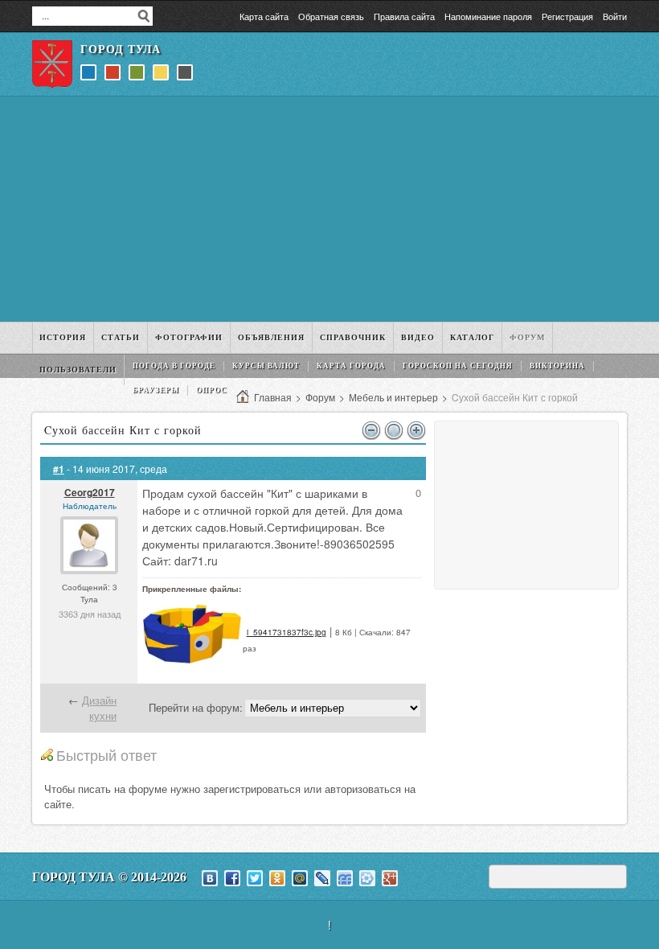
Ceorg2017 (89, 492)
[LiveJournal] (322, 878)
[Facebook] (232, 878)
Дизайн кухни (99, 708)
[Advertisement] (329, 209)
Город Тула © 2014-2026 (109, 877)
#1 (58, 469)
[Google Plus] (390, 878)
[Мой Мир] (300, 878)
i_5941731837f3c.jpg (286, 632)
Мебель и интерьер (393, 397)
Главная (273, 397)
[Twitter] (255, 878)
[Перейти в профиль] (89, 569)
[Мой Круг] (367, 878)
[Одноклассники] (277, 878)
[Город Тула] (52, 64)
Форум (320, 397)
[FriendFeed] (345, 878)
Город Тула (120, 49)
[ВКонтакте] (210, 878)
